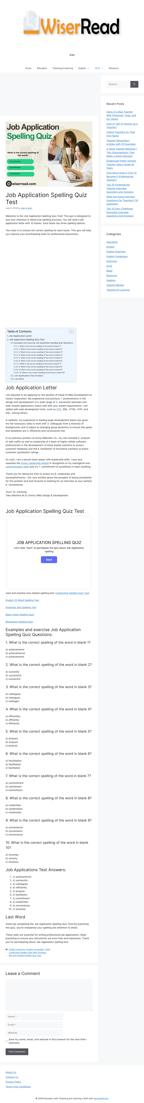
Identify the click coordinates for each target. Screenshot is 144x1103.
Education (42, 68)
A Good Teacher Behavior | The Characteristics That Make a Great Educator (121, 152)
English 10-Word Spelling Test (22, 600)
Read (109, 270)
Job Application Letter (20, 336)
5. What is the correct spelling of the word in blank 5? (40, 358)
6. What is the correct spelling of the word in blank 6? (40, 361)
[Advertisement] (49, 95)
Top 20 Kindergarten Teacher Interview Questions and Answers (119, 188)
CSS (58, 409)
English (82, 68)
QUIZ (97, 68)
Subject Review (115, 285)
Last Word (19, 379)
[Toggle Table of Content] (70, 331)
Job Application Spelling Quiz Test (26, 339)
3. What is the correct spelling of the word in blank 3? (40, 352)
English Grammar (17, 949)
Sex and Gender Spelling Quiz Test (25, 955)
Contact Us (12, 1077)
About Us (11, 1072)
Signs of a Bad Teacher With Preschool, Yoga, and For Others (121, 115)
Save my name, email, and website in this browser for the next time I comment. (47, 1041)
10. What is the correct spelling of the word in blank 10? (42, 373)
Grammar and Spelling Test (21, 607)
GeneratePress (101, 1098)
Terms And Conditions (18, 1086)
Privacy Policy (13, 1081)
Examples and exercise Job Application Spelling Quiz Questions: (43, 343)
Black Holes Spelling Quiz (20, 614)
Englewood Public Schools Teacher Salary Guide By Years (121, 164)
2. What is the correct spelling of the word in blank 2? (40, 349)
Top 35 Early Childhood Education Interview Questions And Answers (120, 212)
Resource (114, 68)
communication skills (17, 466)
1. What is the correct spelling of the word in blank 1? (39, 346)
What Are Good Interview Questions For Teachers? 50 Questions (122, 200)
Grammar (111, 261)
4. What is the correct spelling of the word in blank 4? (40, 355)
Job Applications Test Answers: (28, 376)
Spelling (110, 280)
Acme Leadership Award (35, 463)
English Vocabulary (35, 949)
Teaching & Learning (62, 68)
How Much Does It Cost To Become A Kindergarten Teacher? (121, 176)
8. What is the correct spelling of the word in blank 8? (40, 367)
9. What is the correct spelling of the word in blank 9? (40, 370)
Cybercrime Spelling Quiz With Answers (27, 952)
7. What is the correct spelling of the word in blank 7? (39, 364)
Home (28, 68)
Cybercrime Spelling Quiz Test (72, 593)
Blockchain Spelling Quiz (19, 621)
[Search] (134, 84)
